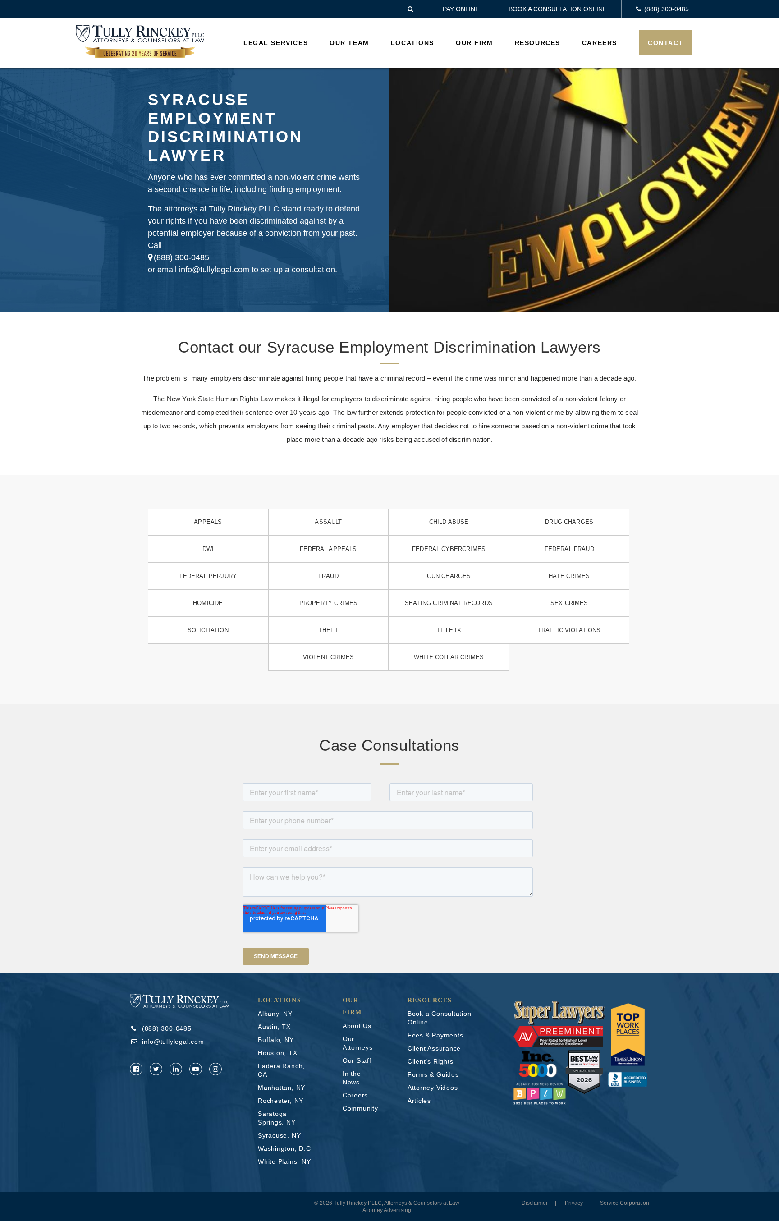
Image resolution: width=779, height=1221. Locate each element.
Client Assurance (434, 1048)
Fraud (328, 576)
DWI (208, 549)
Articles (419, 1100)
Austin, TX (274, 1026)
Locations (412, 42)
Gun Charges (449, 576)
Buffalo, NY (276, 1039)
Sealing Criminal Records (449, 603)
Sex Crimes (569, 603)
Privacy (574, 1203)
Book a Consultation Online (558, 9)
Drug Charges (569, 522)
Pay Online (461, 9)
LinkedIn (176, 1069)
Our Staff (357, 1060)
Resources (537, 42)
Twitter (156, 1069)
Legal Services (275, 42)
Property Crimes (328, 603)
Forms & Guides (433, 1074)
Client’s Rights (431, 1061)
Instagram (215, 1069)
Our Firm (474, 42)
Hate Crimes (569, 576)
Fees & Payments (435, 1035)
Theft (328, 630)
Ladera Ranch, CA (281, 1070)
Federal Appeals (328, 549)
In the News (352, 1078)
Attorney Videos (433, 1087)
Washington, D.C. (285, 1148)
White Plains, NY (284, 1161)
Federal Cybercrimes (449, 549)
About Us (357, 1025)
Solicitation (208, 630)
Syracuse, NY (279, 1135)
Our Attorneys (358, 1043)
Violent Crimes (328, 657)
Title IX (448, 630)
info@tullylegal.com (173, 1041)
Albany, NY (275, 1013)
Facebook (136, 1069)
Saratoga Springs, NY (277, 1118)
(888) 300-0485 (181, 257)
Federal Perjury (208, 576)
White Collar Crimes (449, 657)
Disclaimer (535, 1203)
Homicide (208, 603)
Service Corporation (624, 1203)
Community (360, 1108)
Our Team (349, 42)
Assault (328, 522)
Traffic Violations (569, 630)
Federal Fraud (569, 549)
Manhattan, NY (281, 1087)
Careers (599, 42)
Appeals (208, 522)
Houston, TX (278, 1052)
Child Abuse (449, 522)
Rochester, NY (280, 1100)
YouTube (195, 1069)
